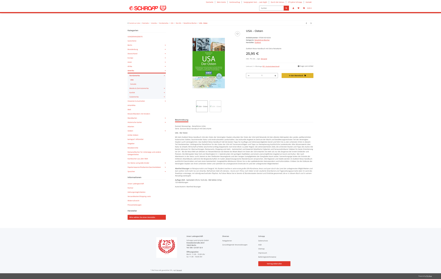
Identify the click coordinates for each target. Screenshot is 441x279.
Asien (130, 62)
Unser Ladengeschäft (136, 184)
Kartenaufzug (234, 2)
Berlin (130, 45)
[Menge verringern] (248, 75)
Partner (130, 188)
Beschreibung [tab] (181, 120)
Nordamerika (134, 75)
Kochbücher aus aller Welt (138, 159)
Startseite (209, 2)
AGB (259, 245)
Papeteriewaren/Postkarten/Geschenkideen (144, 167)
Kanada (133, 84)
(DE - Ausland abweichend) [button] (270, 66)
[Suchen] (286, 8)
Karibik (132, 92)
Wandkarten (132, 118)
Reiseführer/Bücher (262, 40)
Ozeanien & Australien (136, 101)
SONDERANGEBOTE (135, 36)
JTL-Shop (429, 276)
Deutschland (132, 53)
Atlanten (131, 126)
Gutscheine (132, 41)
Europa (130, 58)
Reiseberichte (133, 148)
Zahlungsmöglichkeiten (137, 192)
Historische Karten (135, 122)
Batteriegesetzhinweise (267, 257)
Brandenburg (133, 49)
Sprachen (131, 171)
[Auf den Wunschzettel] (237, 33)
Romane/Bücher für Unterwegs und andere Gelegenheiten (144, 153)
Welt (129, 109)
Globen (130, 131)
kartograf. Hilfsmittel (135, 139)
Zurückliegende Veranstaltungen (234, 245)
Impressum (262, 253)
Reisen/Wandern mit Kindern (139, 114)
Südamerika (134, 97)
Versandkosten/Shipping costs (139, 196)
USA (131, 80)
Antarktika (131, 105)
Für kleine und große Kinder (138, 163)
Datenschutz (263, 241)
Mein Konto (221, 2)
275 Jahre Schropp (295, 2)
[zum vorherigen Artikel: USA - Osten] (306, 23)
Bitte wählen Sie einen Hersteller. (142, 217)
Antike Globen (133, 135)
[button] (293, 8)
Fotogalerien (227, 241)
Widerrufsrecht (133, 201)
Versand (264, 59)
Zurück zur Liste (134, 23)
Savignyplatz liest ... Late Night (255, 2)
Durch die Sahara (277, 2)
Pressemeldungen (134, 205)
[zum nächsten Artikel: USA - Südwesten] (311, 23)
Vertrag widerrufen (274, 264)
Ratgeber (131, 143)
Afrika (130, 66)
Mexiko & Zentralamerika (139, 88)
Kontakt (309, 2)
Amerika (131, 70)
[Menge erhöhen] (275, 75)
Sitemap (261, 249)
